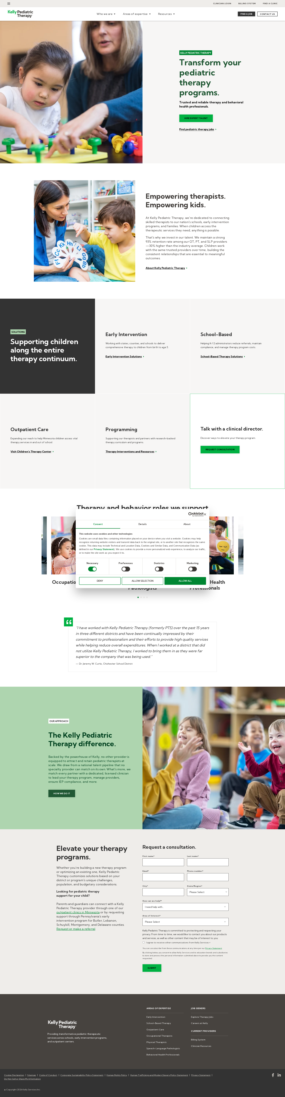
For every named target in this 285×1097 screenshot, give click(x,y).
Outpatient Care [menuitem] (155, 1029)
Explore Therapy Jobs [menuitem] (202, 1017)
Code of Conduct (48, 1075)
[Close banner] (205, 514)
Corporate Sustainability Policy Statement (81, 1075)
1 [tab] (138, 597)
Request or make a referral (75, 929)
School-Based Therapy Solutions (222, 356)
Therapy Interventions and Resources (130, 451)
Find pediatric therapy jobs (196, 129)
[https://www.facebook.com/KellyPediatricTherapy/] (273, 1075)
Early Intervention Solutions (124, 356)
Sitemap (31, 1075)
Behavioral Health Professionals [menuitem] (163, 1054)
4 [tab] (146, 597)
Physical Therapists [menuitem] (157, 1042)
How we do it (61, 793)
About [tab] (187, 524)
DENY (100, 580)
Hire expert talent (196, 118)
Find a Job (246, 14)
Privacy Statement (104, 549)
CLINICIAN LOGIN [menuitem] (222, 3)
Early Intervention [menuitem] (156, 1017)
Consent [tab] (98, 524)
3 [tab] (143, 597)
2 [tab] (141, 597)
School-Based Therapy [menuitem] (159, 1023)
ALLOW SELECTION (142, 580)
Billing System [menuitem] (247, 3)
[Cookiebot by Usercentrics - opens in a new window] (191, 514)
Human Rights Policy (117, 1075)
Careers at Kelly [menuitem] (199, 1023)
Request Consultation (220, 449)
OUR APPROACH (58, 721)
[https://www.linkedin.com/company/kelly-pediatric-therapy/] (279, 1075)
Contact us (267, 14)
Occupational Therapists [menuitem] (159, 1035)
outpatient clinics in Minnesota (78, 912)
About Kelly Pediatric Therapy (165, 268)
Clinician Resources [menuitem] (201, 1046)
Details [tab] (142, 524)
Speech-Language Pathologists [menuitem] (163, 1048)
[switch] (126, 569)
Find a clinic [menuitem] (270, 3)
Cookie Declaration (14, 1075)
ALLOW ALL (185, 580)
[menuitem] (105, 14)
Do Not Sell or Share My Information (22, 1079)
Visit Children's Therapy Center (31, 451)
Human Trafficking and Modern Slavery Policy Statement (159, 1075)
